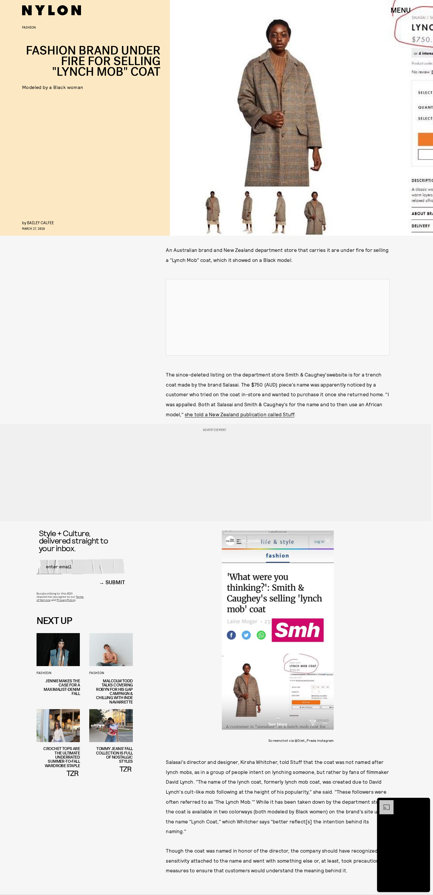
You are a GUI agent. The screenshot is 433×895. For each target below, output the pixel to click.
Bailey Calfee (40, 222)
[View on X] (277, 317)
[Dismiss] (423, 803)
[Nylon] (51, 10)
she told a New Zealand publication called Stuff (239, 414)
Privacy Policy (66, 600)
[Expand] (383, 803)
